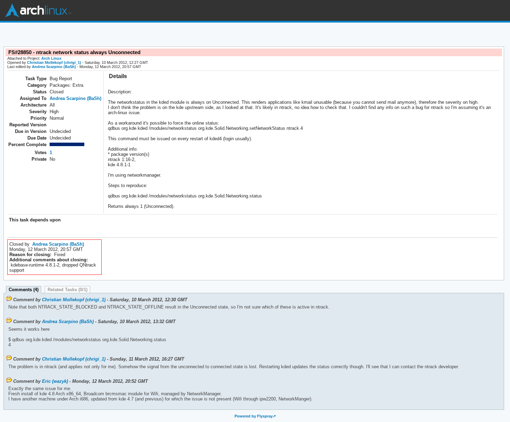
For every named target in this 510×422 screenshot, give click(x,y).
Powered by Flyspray (254, 416)
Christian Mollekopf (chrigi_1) (54, 62)
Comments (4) (24, 289)
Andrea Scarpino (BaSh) (54, 67)
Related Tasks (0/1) (67, 289)
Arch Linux (38, 10)
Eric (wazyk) (55, 381)
